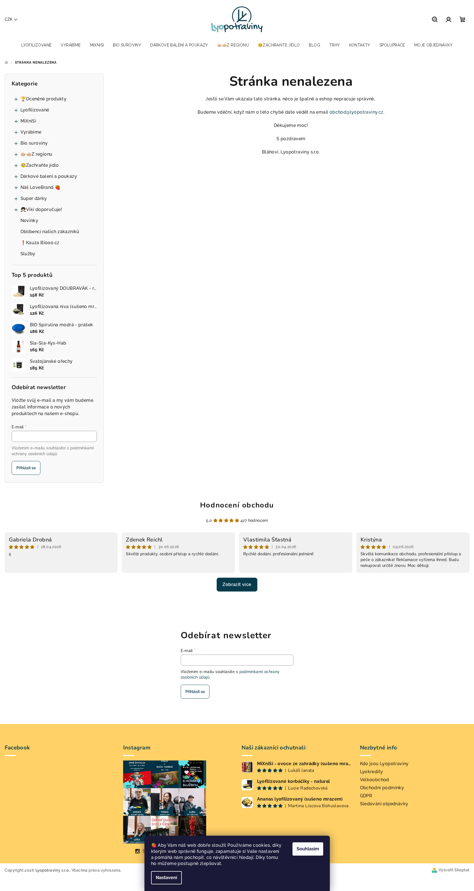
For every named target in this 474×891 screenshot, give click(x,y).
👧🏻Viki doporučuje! (41, 209)
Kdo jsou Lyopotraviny (384, 763)
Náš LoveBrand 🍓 (40, 187)
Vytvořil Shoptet (454, 870)
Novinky (29, 220)
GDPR (366, 795)
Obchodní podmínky (382, 787)
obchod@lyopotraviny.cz (357, 112)
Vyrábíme (31, 132)
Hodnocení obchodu (237, 505)
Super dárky (33, 198)
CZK (8, 19)
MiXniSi (28, 121)
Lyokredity (371, 771)
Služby (27, 253)
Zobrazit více (236, 584)
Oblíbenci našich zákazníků (49, 231)
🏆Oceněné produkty (43, 98)
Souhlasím (308, 848)
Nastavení (166, 877)
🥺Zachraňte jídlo (39, 165)
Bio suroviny (34, 143)
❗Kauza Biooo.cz (39, 242)
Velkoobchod (374, 779)
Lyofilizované (34, 110)
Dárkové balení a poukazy (48, 176)
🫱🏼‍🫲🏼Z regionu (36, 154)
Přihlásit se (26, 468)
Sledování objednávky (384, 803)
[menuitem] (36, 45)
